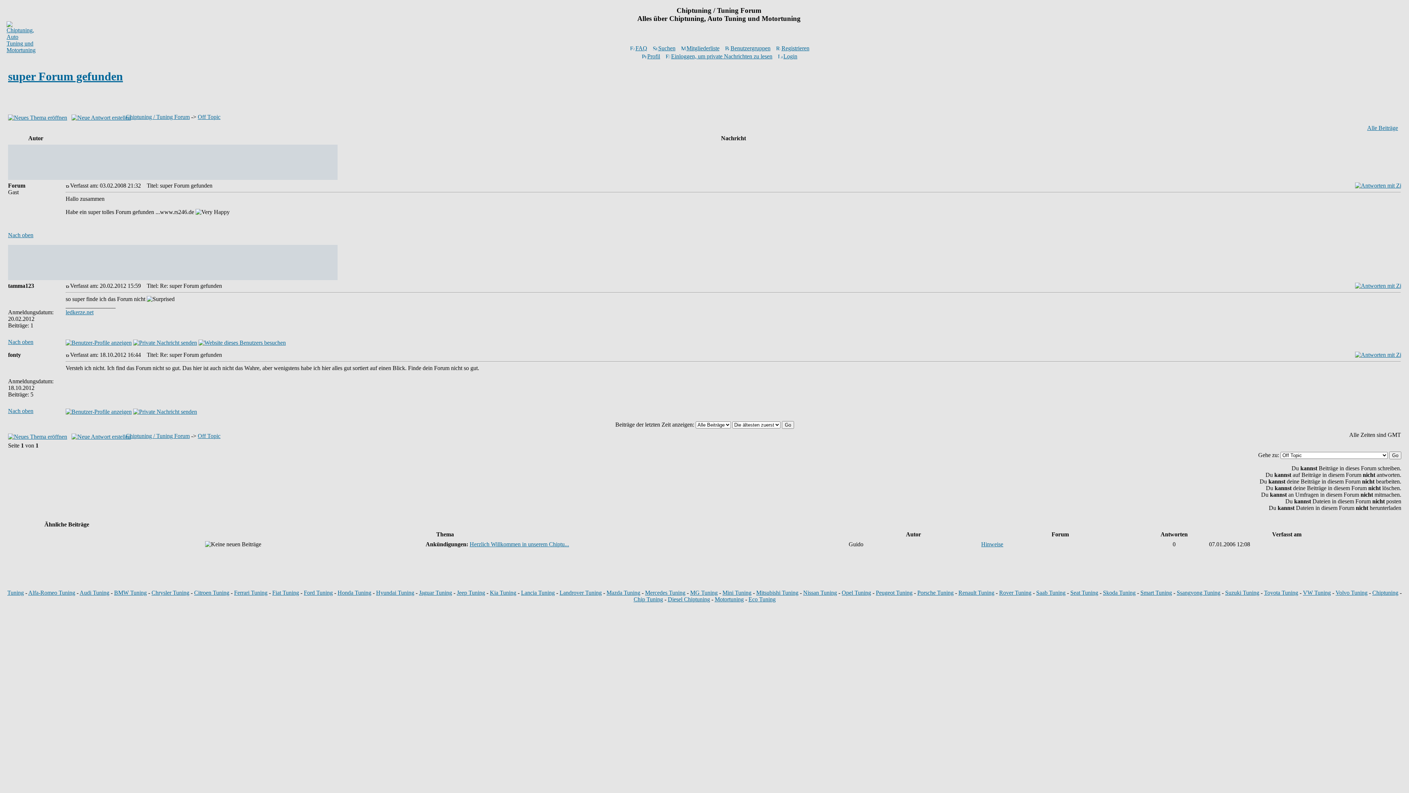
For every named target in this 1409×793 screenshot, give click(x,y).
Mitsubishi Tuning (777, 593)
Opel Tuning (856, 593)
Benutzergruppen (751, 48)
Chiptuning (1385, 593)
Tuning (15, 593)
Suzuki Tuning (1242, 593)
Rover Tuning (1015, 593)
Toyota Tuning (1281, 593)
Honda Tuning (354, 593)
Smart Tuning (1156, 593)
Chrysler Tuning (170, 593)
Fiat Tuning (285, 593)
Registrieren (795, 48)
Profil (653, 56)
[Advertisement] (704, 100)
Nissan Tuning (820, 593)
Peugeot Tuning (894, 593)
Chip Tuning (648, 599)
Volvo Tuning (1352, 593)
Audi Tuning (94, 593)
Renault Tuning (976, 593)
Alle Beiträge (1382, 128)
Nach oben (20, 235)
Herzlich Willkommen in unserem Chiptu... (519, 544)
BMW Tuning (130, 593)
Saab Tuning (1051, 593)
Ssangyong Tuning (1198, 593)
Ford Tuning (318, 593)
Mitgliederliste (703, 48)
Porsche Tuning (935, 593)
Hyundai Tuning (395, 593)
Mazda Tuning (623, 593)
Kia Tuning (503, 593)
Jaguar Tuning (435, 593)
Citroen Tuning (211, 593)
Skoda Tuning (1119, 593)
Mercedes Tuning (665, 593)
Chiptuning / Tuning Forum (158, 117)
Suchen (667, 48)
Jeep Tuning (471, 593)
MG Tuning (704, 593)
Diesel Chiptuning (689, 599)
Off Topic (209, 117)
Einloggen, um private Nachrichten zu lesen (721, 56)
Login (790, 56)
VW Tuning (1317, 593)
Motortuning (729, 599)
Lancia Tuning (538, 593)
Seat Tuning (1084, 593)
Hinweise (992, 544)
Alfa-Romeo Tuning (51, 593)
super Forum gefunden (65, 76)
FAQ (641, 48)
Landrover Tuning (581, 593)
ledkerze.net (80, 312)
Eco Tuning (762, 599)
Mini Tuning (736, 593)
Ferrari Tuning (250, 593)
